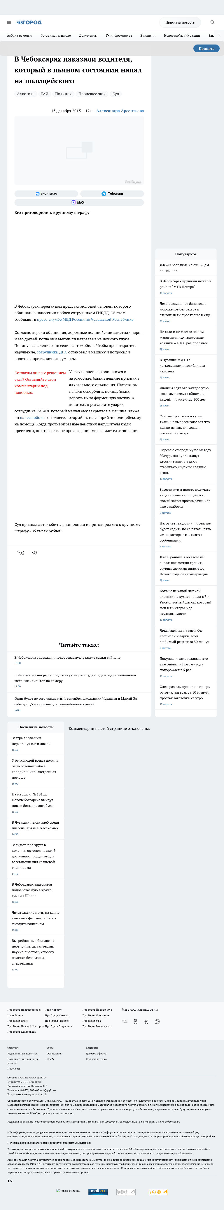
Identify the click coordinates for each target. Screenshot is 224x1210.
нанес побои (31, 417)
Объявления (54, 1053)
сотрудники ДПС (52, 352)
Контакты (92, 1047)
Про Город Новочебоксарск (24, 1009)
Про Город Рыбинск (57, 1020)
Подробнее (208, 1136)
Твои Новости (53, 1009)
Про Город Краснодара (21, 1031)
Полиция (63, 93)
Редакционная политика (22, 1053)
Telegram (12, 1047)
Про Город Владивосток (97, 1026)
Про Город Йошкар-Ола (97, 1009)
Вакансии (148, 35)
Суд (115, 93)
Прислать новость (180, 22)
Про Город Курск (17, 1020)
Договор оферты (96, 1053)
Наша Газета (15, 1015)
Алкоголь (25, 93)
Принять (206, 48)
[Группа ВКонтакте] (46, 193)
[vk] (21, 553)
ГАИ (44, 93)
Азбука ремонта (19, 35)
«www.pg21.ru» (38, 1077)
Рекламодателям (96, 1059)
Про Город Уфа (91, 1020)
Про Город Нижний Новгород (25, 1026)
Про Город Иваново (57, 1015)
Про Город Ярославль (95, 1015)
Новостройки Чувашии (182, 35)
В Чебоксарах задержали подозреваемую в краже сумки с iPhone (67, 660)
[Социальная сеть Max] (79, 202)
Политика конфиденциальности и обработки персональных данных (49, 1142)
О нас (50, 1047)
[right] (219, 35)
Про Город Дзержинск (58, 1026)
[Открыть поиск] (212, 22)
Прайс (50, 1059)
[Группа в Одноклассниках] (135, 1021)
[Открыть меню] (9, 22)
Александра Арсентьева (120, 110)
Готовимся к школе (56, 35)
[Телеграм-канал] (112, 193)
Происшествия (92, 93)
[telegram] (36, 553)
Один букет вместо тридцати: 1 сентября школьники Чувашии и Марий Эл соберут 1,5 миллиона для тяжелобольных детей (75, 703)
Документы (88, 35)
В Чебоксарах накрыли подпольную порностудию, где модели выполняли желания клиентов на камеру (75, 680)
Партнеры (13, 1068)
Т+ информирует (119, 35)
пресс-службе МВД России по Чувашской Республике (85, 319)
